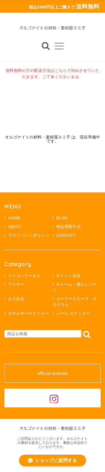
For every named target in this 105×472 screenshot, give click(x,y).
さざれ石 (16, 298)
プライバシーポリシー (28, 235)
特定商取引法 (68, 226)
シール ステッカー (73, 313)
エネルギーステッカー (28, 313)
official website (52, 373)
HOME (14, 218)
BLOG (62, 218)
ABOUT (15, 226)
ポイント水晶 (68, 275)
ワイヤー (16, 284)
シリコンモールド (24, 275)
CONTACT (66, 235)
